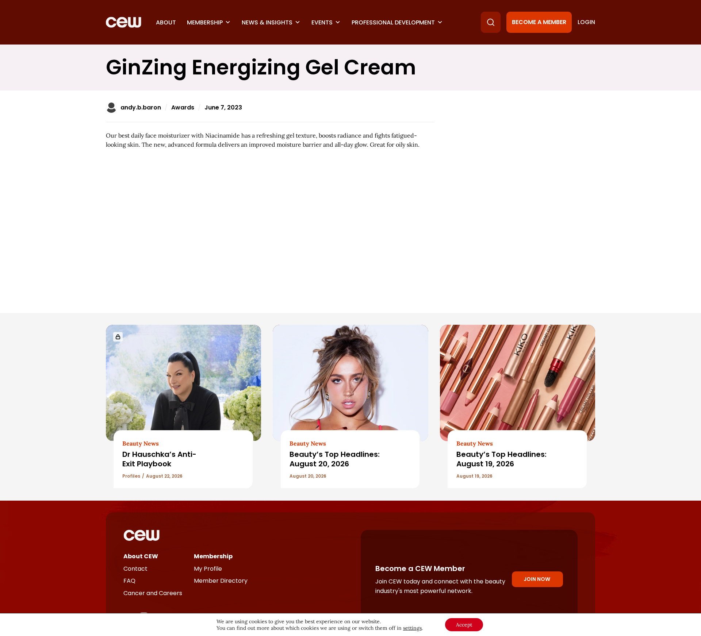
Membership (205, 22)
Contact (135, 568)
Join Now (537, 579)
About (166, 22)
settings (412, 628)
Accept (464, 624)
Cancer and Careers (152, 593)
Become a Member (539, 22)
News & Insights (267, 22)
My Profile (208, 568)
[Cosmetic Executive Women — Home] (123, 22)
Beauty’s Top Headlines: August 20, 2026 (335, 459)
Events (322, 22)
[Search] (491, 22)
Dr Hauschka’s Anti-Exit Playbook (159, 459)
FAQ (129, 581)
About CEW (140, 556)
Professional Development (393, 22)
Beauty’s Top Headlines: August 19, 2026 (501, 459)
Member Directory (221, 581)
